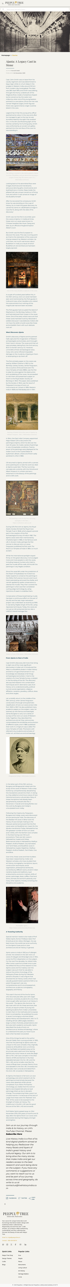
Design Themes (7, 1258)
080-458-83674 (12, 1240)
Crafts (4, 1261)
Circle (20, 1277)
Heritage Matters (23, 1274)
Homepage (5, 55)
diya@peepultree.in (14, 1237)
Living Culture (22, 1268)
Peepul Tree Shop (7, 1255)
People (20, 1258)
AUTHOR (13, 70)
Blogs (4, 1264)
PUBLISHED (15, 73)
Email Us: (11, 1237)
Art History (21, 1271)
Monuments (22, 1264)
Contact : (9, 1240)
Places (20, 1261)
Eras (19, 1255)
